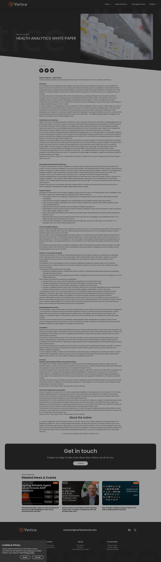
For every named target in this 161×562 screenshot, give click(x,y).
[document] (80, 281)
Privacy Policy (29, 553)
